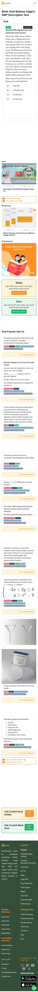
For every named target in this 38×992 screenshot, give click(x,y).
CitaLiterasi (25, 867)
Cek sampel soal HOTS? (13, 762)
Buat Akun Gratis (19, 293)
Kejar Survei (6, 953)
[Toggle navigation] (35, 3)
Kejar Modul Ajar (27, 883)
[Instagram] (22, 965)
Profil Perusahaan (27, 914)
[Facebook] (27, 965)
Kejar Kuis (29, 813)
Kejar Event (6, 949)
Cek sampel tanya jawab (13, 201)
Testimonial (25, 927)
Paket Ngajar (25, 887)
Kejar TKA (5, 921)
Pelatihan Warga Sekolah (27, 855)
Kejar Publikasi (7, 945)
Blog (22, 935)
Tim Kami (24, 931)
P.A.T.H (23, 871)
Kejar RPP (24, 879)
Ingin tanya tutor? (10, 198)
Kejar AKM (5, 925)
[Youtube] (32, 965)
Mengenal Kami (26, 922)
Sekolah (24, 850)
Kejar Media (6, 933)
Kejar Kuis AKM (26, 900)
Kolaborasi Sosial (27, 918)
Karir (22, 939)
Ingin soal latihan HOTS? (13, 759)
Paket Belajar (25, 904)
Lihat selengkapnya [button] (26, 354)
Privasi (4, 968)
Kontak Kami (6, 976)
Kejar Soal (29, 827)
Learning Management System (28, 862)
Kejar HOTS (6, 929)
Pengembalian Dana (9, 972)
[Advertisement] (19, 107)
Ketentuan (5, 964)
